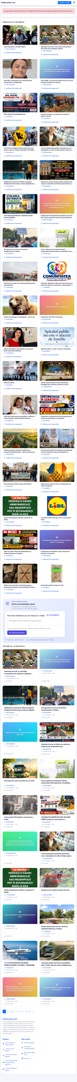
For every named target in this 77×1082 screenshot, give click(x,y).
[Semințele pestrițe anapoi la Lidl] (57, 578)
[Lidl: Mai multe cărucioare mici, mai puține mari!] (57, 512)
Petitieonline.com (8, 3)
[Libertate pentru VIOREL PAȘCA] (20, 40)
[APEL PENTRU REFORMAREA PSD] (20, 107)
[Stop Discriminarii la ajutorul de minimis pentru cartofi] (57, 108)
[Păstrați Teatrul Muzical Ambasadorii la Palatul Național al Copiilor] (20, 545)
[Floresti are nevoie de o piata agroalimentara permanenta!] (20, 277)
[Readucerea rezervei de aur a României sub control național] (57, 478)
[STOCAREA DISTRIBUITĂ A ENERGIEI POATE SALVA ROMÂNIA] (20, 210)
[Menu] (74, 3)
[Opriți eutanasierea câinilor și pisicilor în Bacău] (20, 512)
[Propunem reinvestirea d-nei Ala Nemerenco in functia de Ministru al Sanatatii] (57, 410)
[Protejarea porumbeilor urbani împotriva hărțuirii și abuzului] (57, 545)
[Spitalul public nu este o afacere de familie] (57, 342)
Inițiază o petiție (64, 2)
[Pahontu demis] (20, 376)
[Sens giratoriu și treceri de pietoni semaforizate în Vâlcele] (20, 243)
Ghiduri (6, 1039)
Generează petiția (18, 633)
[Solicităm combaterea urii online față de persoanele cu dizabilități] (20, 75)
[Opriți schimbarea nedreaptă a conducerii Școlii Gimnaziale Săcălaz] (20, 343)
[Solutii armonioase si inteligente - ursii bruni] (20, 310)
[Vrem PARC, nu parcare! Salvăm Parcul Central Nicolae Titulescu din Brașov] (57, 75)
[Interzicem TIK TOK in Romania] (57, 310)
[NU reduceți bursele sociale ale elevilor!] (20, 477)
